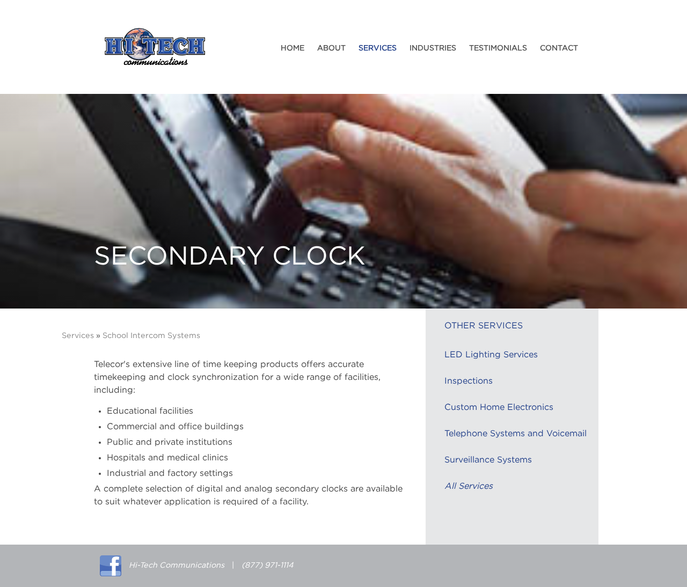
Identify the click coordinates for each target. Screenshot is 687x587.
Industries (433, 48)
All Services (468, 486)
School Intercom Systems (151, 336)
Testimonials (498, 48)
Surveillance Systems (488, 460)
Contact (559, 48)
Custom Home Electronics (498, 407)
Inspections (468, 381)
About (331, 48)
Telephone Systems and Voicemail (515, 433)
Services (378, 48)
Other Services (483, 325)
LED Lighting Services (491, 354)
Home (292, 48)
